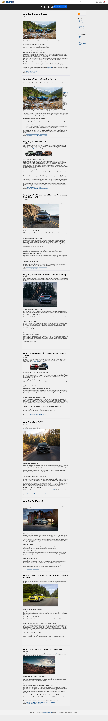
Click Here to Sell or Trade (60, 6)
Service (80, 45)
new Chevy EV (65, 92)
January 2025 (81, 22)
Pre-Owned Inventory (82, 43)
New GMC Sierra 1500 (43, 267)
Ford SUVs (54, 489)
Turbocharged (43, 493)
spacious (38, 493)
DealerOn (44, 712)
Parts (80, 42)
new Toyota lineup (53, 653)
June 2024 (80, 27)
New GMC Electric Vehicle (42, 414)
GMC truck (60, 200)
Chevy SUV (35, 148)
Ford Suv (27, 493)
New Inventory (35, 135)
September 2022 (81, 28)
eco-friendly (28, 641)
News (28, 72)
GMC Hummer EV (33, 345)
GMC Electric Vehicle (29, 414)
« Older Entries (24, 706)
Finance (28, 135)
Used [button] (21, 2)
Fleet (79, 37)
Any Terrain (27, 71)
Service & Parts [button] (31, 2)
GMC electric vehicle (35, 361)
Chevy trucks (49, 67)
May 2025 (80, 20)
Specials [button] (25, 2)
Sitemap (47, 712)
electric (31, 641)
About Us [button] (42, 2)
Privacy (50, 712)
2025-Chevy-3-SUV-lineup (30, 187)
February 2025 (81, 21)
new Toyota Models (44, 702)
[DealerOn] (33, 712)
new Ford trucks (55, 507)
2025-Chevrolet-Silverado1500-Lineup (32, 134)
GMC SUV (39, 345)
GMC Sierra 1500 (29, 267)
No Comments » (32, 72)
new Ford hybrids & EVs (61, 619)
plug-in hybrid (48, 641)
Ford (34, 641)
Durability (31, 71)
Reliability (35, 71)
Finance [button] (37, 2)
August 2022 (81, 29)
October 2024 (81, 25)
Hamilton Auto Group (43, 134)
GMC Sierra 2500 (35, 267)
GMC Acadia (28, 345)
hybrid (44, 641)
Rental (33, 703)
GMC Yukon (43, 345)
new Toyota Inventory (37, 702)
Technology (40, 135)
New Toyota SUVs (52, 702)
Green (31, 135)
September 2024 (81, 26)
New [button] (18, 2)
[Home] (16, 2)
